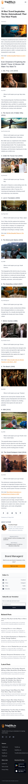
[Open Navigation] (25, 2)
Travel (2, 8)
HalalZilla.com (18, 750)
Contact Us (4, 763)
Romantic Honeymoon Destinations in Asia (13, 654)
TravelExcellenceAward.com (21, 753)
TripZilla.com (5, 747)
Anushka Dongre (12, 524)
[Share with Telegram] (12, 513)
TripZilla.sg (17, 747)
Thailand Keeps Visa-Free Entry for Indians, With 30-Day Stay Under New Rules (13, 710)
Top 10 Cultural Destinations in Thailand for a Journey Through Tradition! (13, 637)
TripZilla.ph (4, 756)
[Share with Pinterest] (20, 513)
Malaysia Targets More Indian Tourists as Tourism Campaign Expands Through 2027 (13, 700)
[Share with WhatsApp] (8, 513)
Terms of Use (5, 766)
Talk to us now (14, 566)
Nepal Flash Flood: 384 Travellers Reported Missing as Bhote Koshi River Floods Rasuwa (13, 669)
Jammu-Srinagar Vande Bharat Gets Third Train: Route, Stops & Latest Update (12, 691)
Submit (14, 607)
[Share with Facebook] (3, 513)
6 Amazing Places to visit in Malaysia (11, 628)
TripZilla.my (4, 753)
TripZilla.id (4, 750)
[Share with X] (16, 513)
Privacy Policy (5, 769)
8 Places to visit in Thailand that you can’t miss (14, 646)
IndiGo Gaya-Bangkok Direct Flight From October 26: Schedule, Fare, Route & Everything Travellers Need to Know (12, 680)
